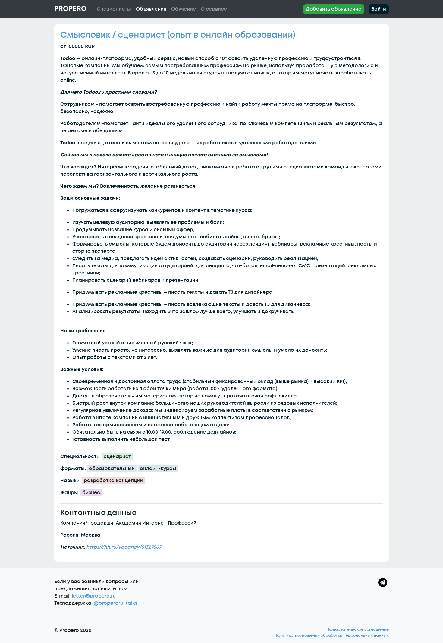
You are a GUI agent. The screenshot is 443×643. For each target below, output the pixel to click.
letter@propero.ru (94, 596)
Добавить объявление (333, 9)
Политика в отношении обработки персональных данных (331, 635)
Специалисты (114, 9)
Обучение (183, 9)
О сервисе (214, 9)
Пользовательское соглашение (357, 629)
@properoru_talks (115, 603)
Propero (70, 9)
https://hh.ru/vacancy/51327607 (123, 547)
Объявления (151, 9)
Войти (378, 9)
